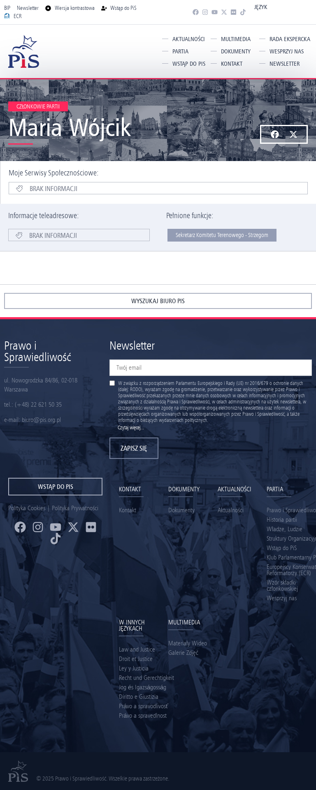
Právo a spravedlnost (143, 715)
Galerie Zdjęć (183, 652)
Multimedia (236, 39)
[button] (274, 134)
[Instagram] (205, 12)
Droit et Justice (136, 659)
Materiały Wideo (187, 643)
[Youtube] (214, 12)
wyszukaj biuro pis (158, 301)
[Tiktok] (243, 12)
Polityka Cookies (26, 508)
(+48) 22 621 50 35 (38, 404)
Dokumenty (236, 51)
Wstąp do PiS (188, 63)
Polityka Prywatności (75, 508)
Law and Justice (137, 649)
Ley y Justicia (134, 668)
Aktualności (188, 39)
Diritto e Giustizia (138, 696)
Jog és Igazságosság (142, 687)
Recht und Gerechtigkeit (146, 678)
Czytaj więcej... (131, 427)
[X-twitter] (224, 12)
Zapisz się (134, 448)
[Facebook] (196, 12)
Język (260, 7)
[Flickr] (233, 12)
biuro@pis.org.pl (41, 420)
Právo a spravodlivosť (143, 706)
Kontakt (231, 63)
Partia (180, 51)
